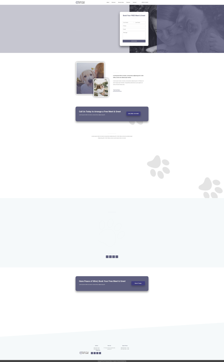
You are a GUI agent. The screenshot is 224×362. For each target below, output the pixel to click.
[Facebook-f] (92, 353)
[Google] (107, 256)
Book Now (134, 41)
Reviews (128, 2)
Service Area (121, 2)
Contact (134, 2)
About (108, 2)
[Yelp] (113, 256)
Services (113, 2)
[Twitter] (97, 353)
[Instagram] (95, 353)
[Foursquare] (110, 256)
